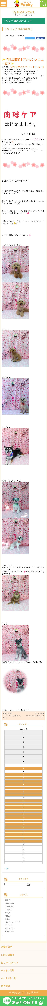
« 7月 (6, 869)
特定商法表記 (34, 992)
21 (23, 834)
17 (23, 821)
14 (23, 811)
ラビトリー (9, 925)
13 (23, 807)
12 (23, 804)
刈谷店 (7, 916)
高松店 (7, 900)
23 (23, 841)
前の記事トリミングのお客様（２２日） (12, 715)
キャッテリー (10, 928)
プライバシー (26, 992)
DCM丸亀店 (9, 906)
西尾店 (7, 919)
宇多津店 (8, 909)
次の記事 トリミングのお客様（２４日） (34, 715)
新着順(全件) (10, 931)
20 (23, 831)
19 (23, 828)
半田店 (7, 913)
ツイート (31, 38)
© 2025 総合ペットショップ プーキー (23, 993)
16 (23, 818)
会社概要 (11, 992)
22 (23, 838)
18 (23, 824)
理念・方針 (18, 992)
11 (23, 801)
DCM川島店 (9, 903)
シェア (41, 38)
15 (23, 814)
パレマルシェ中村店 (12, 922)
